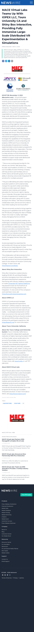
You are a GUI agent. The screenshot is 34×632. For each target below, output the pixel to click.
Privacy (15, 578)
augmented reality (7, 403)
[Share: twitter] (6, 61)
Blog (3, 531)
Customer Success (7, 521)
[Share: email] (12, 61)
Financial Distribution (7, 506)
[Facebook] (2, 575)
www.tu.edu (19, 361)
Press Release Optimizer (9, 523)
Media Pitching (6, 512)
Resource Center (6, 542)
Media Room (5, 519)
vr (23, 403)
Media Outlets (5, 552)
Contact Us (5, 559)
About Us (4, 529)
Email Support (5, 561)
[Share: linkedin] (9, 61)
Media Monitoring (6, 514)
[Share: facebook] (3, 61)
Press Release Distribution (9, 504)
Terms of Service (7, 578)
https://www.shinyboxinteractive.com (14, 294)
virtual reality (17, 403)
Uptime (21, 578)
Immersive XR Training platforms (19, 283)
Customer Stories (6, 533)
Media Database (6, 510)
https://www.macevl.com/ (17, 394)
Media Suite (5, 508)
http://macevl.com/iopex (10, 265)
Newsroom (5, 546)
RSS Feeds (5, 550)
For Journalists (6, 544)
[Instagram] (9, 575)
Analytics (4, 516)
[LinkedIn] (7, 575)
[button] (31, 2)
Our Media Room (6, 536)
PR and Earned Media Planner (10, 548)
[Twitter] (5, 575)
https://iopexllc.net (8, 322)
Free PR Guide (26, 494)
